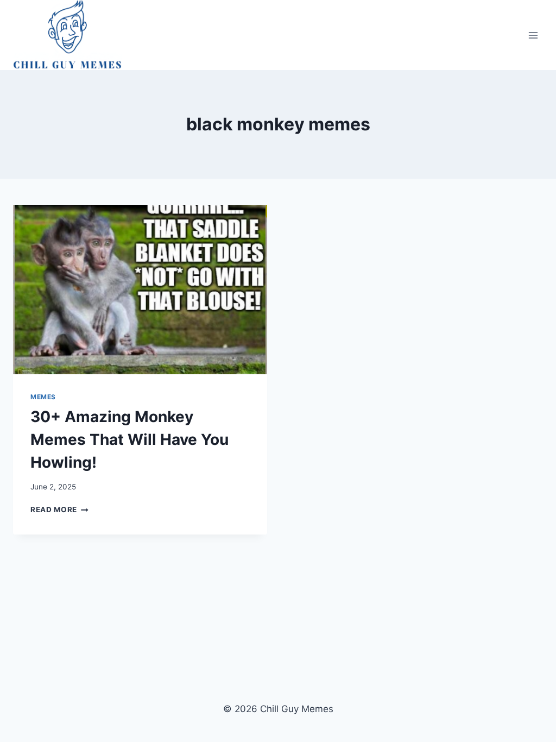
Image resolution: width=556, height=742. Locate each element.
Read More (59, 509)
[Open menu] (533, 35)
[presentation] (140, 289)
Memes (43, 397)
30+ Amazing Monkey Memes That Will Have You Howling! (129, 439)
